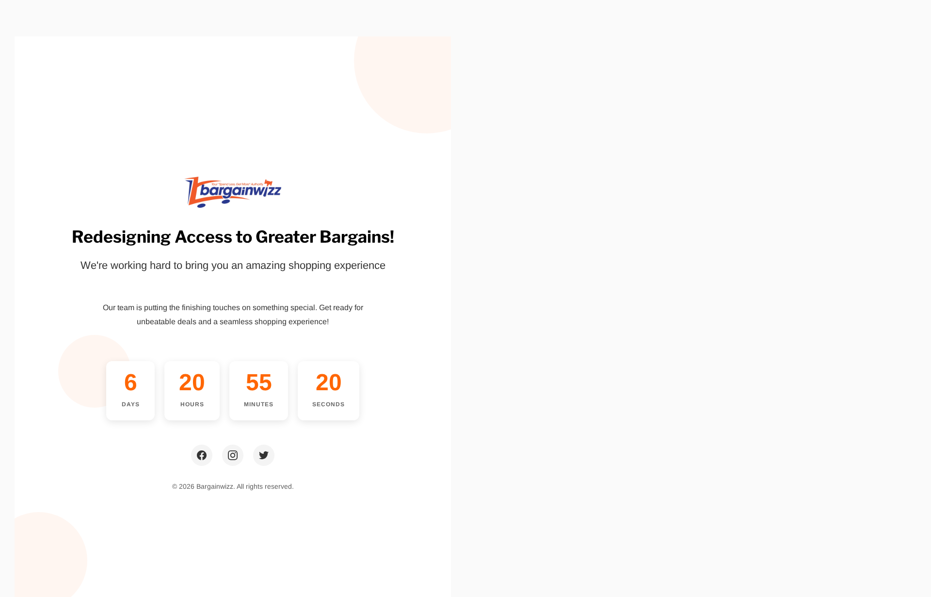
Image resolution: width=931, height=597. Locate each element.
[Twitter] (263, 455)
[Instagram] (232, 455)
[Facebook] (201, 455)
